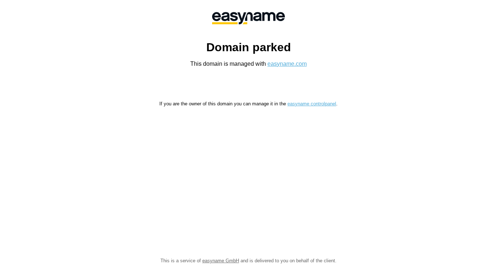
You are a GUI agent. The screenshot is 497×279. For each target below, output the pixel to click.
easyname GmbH (220, 260)
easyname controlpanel (311, 103)
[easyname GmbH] (248, 18)
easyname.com (287, 64)
